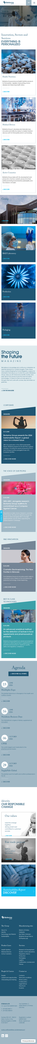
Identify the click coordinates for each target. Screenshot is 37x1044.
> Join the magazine (7, 390)
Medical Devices (8, 125)
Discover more (10, 459)
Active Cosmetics (9, 172)
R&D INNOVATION (10, 539)
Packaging (6, 330)
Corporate (8, 405)
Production (6, 291)
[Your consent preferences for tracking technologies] (28, 1041)
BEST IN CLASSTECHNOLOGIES (9, 600)
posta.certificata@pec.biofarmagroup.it (13, 1030)
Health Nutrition (9, 77)
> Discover (5, 91)
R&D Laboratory (9, 253)
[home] (8, 3)
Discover (6, 701)
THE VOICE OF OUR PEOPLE (14, 471)
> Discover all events (18, 674)
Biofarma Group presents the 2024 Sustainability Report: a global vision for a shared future (17, 438)
